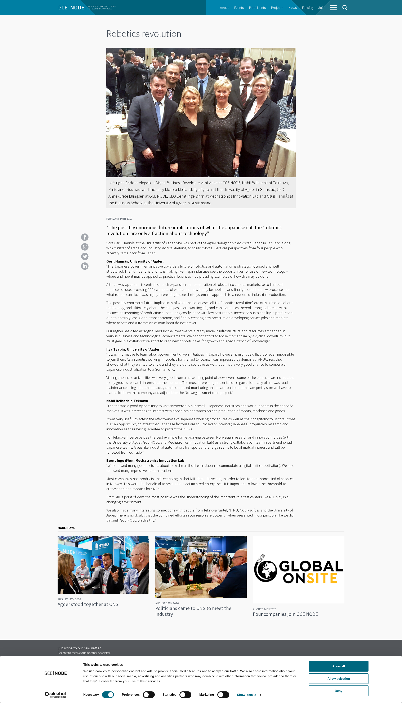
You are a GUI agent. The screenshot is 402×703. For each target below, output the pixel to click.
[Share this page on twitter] (85, 256)
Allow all (338, 666)
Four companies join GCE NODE (285, 614)
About (224, 7)
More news (66, 528)
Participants (257, 7)
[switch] (149, 694)
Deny (338, 691)
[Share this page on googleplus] (85, 247)
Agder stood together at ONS (88, 604)
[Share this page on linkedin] (85, 266)
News (292, 7)
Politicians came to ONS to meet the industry (193, 611)
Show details (246, 695)
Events (239, 7)
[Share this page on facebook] (85, 237)
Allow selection (338, 678)
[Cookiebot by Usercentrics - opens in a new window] (55, 695)
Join (321, 7)
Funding (307, 7)
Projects (277, 7)
